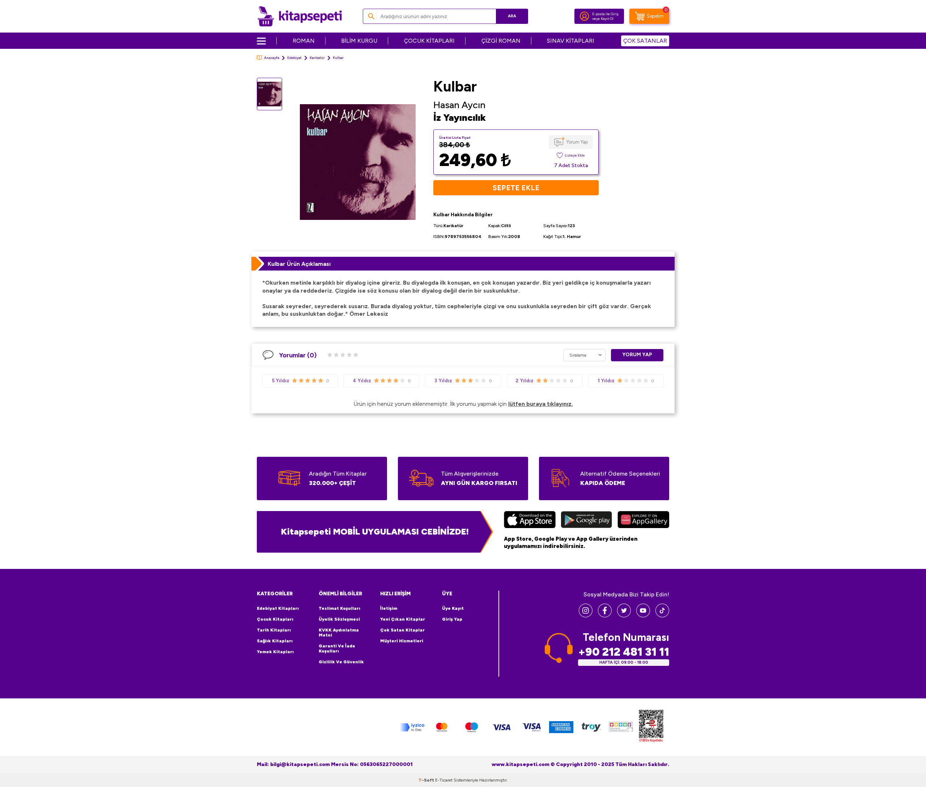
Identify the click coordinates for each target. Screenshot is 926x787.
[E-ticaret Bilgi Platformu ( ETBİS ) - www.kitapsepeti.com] (651, 727)
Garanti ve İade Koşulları (337, 648)
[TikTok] (662, 615)
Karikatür (317, 57)
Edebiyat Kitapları (278, 608)
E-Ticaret (444, 780)
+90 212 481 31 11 (623, 652)
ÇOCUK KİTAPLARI (429, 40)
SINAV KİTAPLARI (570, 40)
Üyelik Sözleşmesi (339, 619)
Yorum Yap (577, 142)
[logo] (300, 16)
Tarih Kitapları (274, 630)
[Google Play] (586, 520)
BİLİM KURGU (359, 40)
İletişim (388, 608)
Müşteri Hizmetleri (401, 640)
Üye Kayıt (453, 608)
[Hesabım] (584, 16)
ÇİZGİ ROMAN (501, 40)
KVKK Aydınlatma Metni (339, 633)
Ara (512, 16)
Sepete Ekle (516, 187)
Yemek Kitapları (275, 651)
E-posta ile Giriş (605, 14)
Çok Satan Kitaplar (402, 630)
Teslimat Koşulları (339, 608)
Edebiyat (294, 57)
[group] (357, 162)
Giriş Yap (452, 619)
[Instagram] (585, 615)
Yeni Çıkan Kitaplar (402, 619)
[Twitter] (624, 615)
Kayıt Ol (607, 18)
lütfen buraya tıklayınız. (540, 403)
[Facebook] (605, 615)
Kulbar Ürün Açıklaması (299, 263)
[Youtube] (643, 615)
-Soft (427, 780)
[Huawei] (643, 520)
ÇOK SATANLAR (645, 40)
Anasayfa (271, 57)
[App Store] (530, 520)
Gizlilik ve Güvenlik (341, 661)
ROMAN (304, 40)
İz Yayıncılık (459, 117)
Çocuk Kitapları (275, 619)
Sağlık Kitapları (275, 640)
